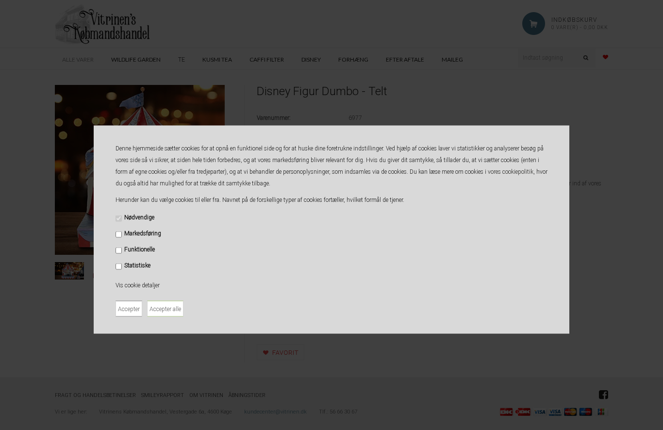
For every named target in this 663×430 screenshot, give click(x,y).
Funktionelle (139, 249)
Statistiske (137, 265)
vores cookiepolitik (510, 171)
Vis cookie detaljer (138, 285)
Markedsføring (142, 233)
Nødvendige (139, 217)
